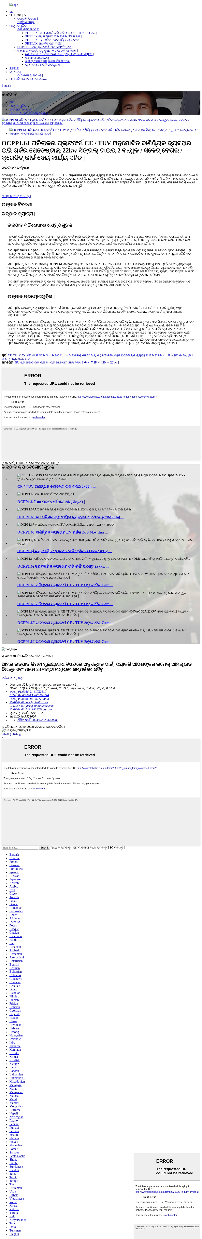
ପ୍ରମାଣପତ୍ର (26, 22)
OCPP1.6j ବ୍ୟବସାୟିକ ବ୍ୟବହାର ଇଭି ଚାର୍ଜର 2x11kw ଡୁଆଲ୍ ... (64, 551)
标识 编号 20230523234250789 (37, 720)
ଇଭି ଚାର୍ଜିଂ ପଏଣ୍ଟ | (28, 29)
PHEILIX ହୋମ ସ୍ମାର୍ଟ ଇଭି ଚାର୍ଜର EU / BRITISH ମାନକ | (61, 32)
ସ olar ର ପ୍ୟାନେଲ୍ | (37, 57)
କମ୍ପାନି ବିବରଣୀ (27, 18)
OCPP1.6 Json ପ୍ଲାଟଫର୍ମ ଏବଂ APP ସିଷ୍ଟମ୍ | (45, 47)
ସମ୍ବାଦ (14, 68)
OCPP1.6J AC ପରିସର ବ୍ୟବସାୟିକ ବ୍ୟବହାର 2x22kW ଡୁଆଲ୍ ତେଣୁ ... (70, 517)
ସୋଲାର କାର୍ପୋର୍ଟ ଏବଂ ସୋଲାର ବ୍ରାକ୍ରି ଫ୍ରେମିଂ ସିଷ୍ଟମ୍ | (59, 54)
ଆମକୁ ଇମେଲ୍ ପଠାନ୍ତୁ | (16, 196)
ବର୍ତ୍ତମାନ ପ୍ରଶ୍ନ (12, 677)
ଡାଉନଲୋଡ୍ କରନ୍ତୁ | (30, 75)
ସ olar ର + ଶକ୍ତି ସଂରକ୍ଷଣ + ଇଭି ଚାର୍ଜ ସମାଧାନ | (47, 50)
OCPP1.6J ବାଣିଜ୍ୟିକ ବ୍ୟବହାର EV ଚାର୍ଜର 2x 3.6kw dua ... (62, 532)
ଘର (11, 11)
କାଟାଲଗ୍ (15, 71)
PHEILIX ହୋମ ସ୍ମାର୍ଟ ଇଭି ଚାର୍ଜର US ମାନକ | (53, 36)
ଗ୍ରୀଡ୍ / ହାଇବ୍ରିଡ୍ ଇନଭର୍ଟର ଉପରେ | (48, 61)
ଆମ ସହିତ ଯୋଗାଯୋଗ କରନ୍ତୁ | (29, 79)
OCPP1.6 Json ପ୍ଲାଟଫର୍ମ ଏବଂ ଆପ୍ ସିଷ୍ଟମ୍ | (51, 502)
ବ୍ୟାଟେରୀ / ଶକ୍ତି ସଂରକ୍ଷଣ (42, 64)
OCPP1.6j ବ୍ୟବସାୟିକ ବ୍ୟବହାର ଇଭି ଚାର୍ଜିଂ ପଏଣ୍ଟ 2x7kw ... (63, 566)
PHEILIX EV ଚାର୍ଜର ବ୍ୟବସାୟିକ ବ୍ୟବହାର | (52, 40)
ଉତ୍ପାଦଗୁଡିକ (18, 25)
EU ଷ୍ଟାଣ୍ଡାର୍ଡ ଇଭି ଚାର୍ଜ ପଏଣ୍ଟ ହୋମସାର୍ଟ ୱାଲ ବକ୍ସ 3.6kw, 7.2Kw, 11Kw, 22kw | (67, 362)
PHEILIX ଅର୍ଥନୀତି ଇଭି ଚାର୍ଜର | (44, 43)
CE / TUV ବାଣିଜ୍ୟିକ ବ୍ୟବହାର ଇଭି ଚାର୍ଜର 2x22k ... (56, 486)
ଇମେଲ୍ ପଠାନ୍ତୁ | (12, 733)
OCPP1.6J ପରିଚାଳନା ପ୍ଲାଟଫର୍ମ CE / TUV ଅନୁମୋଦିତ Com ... (65, 585)
